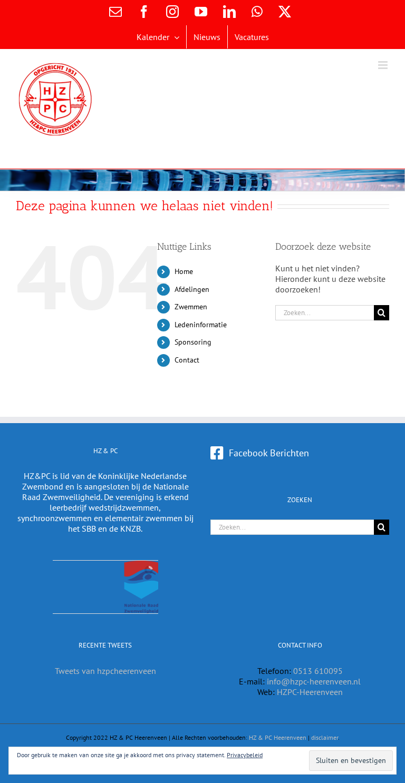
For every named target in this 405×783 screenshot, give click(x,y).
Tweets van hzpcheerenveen (105, 670)
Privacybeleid (245, 755)
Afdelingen (192, 289)
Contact (187, 360)
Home (184, 271)
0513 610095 (318, 670)
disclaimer (324, 737)
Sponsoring (193, 342)
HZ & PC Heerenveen (277, 737)
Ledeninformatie (201, 324)
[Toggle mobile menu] (383, 65)
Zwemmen (191, 306)
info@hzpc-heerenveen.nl (314, 681)
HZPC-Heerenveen (310, 692)
